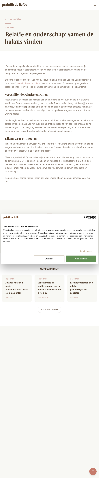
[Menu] (94, 4)
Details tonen (86, 251)
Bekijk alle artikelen (49, 309)
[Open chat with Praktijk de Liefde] (93, 471)
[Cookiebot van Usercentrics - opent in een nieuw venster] (85, 217)
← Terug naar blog (13, 18)
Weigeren (49, 259)
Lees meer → (10, 297)
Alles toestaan (81, 259)
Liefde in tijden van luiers (28, 83)
